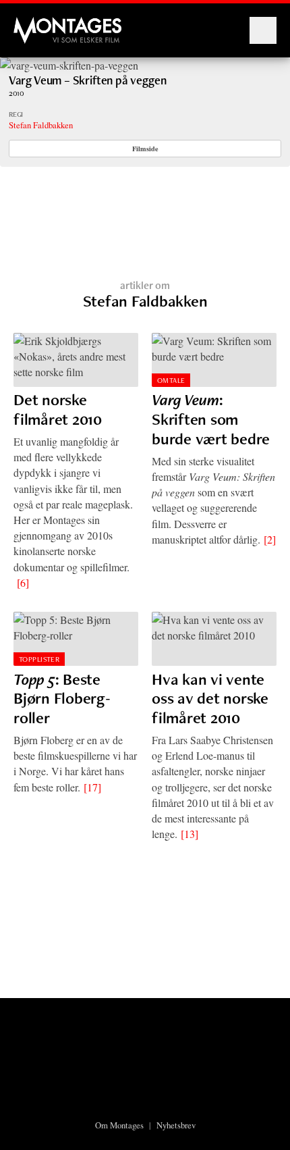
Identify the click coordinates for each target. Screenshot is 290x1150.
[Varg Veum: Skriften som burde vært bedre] (214, 360)
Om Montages (119, 1125)
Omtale (171, 380)
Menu (263, 30)
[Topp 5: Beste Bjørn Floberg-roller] (75, 639)
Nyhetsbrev (176, 1125)
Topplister (39, 659)
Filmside (145, 148)
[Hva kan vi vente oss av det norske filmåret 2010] (214, 639)
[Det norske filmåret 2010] (75, 360)
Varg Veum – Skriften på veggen (88, 80)
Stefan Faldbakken (41, 125)
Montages (35, 23)
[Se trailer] (69, 65)
